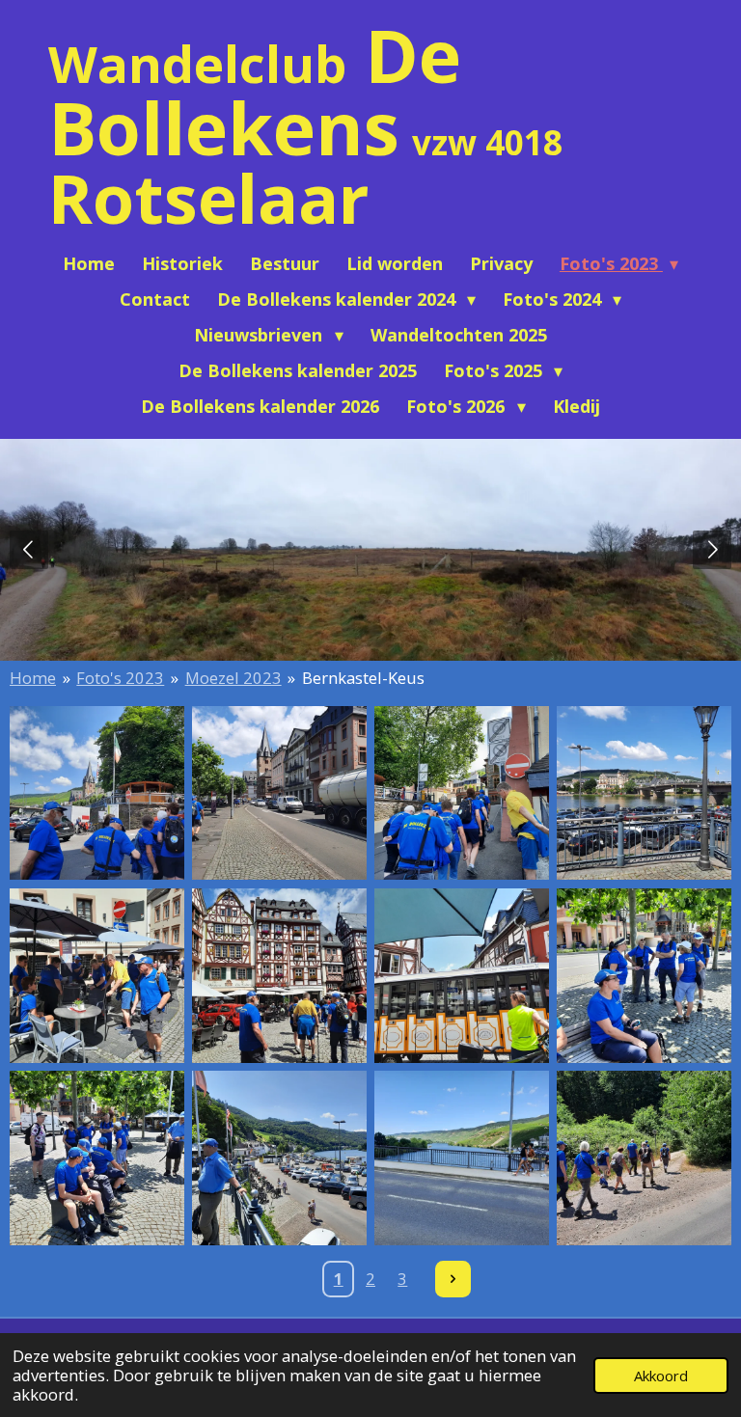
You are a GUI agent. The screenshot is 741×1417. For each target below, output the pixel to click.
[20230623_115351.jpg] (279, 793)
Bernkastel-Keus (363, 678)
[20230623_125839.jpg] (97, 1158)
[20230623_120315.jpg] (97, 976)
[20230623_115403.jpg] (644, 793)
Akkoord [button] (661, 1375)
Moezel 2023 (233, 678)
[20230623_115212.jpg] (97, 793)
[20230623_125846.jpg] (279, 1158)
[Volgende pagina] (453, 1279)
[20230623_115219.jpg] (461, 793)
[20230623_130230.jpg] (461, 1158)
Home (33, 678)
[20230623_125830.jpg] (644, 976)
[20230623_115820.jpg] (279, 976)
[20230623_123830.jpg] (461, 976)
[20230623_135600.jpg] (644, 1158)
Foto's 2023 (120, 678)
